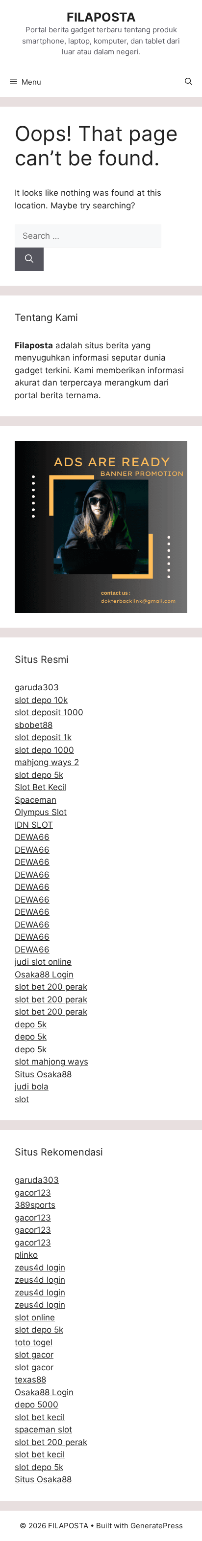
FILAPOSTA (101, 17)
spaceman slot (43, 1429)
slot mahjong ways (51, 1061)
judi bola (32, 1086)
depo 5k (31, 1024)
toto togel (33, 1342)
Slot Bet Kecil (40, 787)
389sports (35, 1205)
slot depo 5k (39, 775)
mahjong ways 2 (47, 762)
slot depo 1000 (44, 750)
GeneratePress (156, 1525)
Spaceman (35, 800)
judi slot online (43, 962)
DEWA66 (32, 837)
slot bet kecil (40, 1417)
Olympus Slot (41, 812)
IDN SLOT (34, 825)
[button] (188, 82)
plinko (26, 1255)
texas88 (30, 1379)
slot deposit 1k (43, 737)
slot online (35, 1317)
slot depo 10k (41, 700)
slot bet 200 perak (51, 987)
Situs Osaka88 (43, 1074)
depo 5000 (36, 1404)
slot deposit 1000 (49, 712)
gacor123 (33, 1193)
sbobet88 (33, 725)
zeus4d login (40, 1267)
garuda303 (37, 687)
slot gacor (34, 1355)
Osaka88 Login (44, 974)
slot (22, 1099)
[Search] (29, 259)
